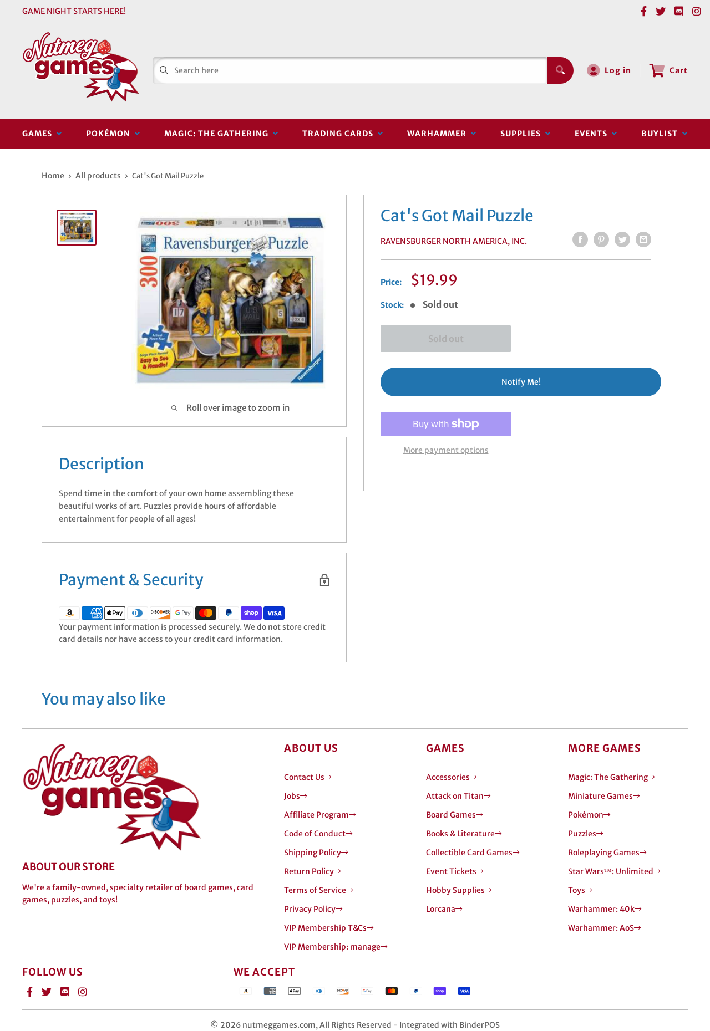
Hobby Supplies (455, 890)
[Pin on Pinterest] (601, 239)
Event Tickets (451, 871)
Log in (618, 70)
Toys (576, 890)
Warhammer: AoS (601, 928)
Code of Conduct (315, 834)
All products (98, 176)
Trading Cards (340, 134)
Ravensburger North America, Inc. (454, 241)
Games (39, 134)
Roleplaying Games (604, 853)
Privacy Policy (310, 909)
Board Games (451, 815)
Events (593, 134)
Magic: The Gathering (218, 134)
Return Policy (309, 871)
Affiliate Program (316, 815)
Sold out (446, 338)
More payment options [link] (446, 450)
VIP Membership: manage (332, 947)
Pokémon (110, 134)
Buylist (661, 134)
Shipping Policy (312, 853)
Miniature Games (600, 796)
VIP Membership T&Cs (325, 928)
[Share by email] (643, 239)
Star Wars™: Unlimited (610, 871)
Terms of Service (315, 890)
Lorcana (440, 909)
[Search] (560, 70)
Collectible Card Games (469, 853)
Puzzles (582, 834)
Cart (679, 70)
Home (53, 176)
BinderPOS (479, 1025)
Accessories (448, 777)
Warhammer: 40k (601, 909)
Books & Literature (460, 834)
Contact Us (304, 777)
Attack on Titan (455, 796)
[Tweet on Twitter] (622, 239)
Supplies (522, 134)
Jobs (292, 796)
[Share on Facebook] (580, 239)
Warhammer (439, 134)
